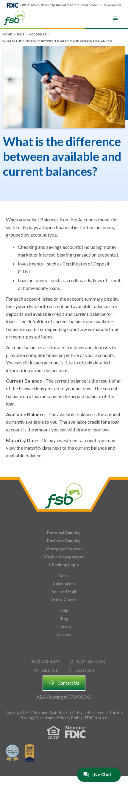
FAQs (20, 34)
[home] (14, 17)
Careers (64, 634)
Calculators (64, 583)
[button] (115, 18)
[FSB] (63, 494)
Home (7, 34)
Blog (64, 618)
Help (64, 610)
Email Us (45, 670)
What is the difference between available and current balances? (57, 41)
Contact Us (64, 683)
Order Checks (64, 599)
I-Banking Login (64, 564)
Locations (81, 670)
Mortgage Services (64, 548)
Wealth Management (63, 557)
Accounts (37, 34)
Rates (64, 575)
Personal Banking (64, 532)
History (64, 626)
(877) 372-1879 (41, 661)
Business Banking (64, 540)
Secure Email (63, 591)
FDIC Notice (96, 717)
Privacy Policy (70, 717)
